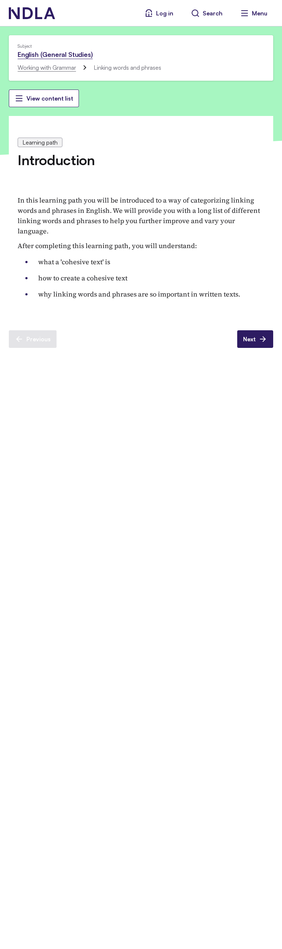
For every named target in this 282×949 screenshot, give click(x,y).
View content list (49, 98)
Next (249, 339)
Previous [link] (38, 339)
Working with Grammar (47, 67)
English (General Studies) (55, 54)
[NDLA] (32, 13)
